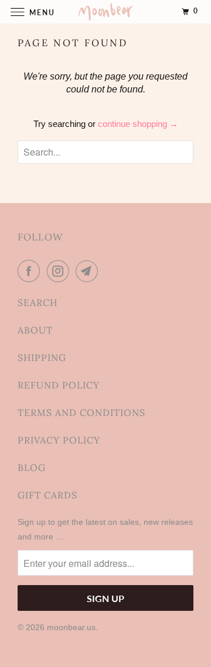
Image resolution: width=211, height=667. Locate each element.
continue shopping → (138, 124)
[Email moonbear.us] (89, 271)
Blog (32, 467)
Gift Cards (47, 495)
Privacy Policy (59, 440)
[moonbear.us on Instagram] (60, 271)
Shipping (42, 357)
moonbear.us (71, 627)
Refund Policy (59, 385)
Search (37, 302)
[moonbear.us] (105, 11)
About (35, 330)
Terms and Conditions (81, 412)
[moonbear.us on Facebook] (31, 271)
